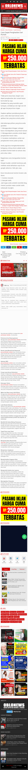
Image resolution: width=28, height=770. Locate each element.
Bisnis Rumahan (14, 244)
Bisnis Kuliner (20, 612)
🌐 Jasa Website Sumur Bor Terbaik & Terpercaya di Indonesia (17, 593)
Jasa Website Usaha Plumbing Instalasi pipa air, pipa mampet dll (17, 719)
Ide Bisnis (3, 616)
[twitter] (10, 1)
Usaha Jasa (12, 619)
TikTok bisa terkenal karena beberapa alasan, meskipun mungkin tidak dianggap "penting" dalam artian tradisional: (14, 85)
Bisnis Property (5, 614)
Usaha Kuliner (20, 619)
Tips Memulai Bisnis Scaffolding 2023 (17, 572)
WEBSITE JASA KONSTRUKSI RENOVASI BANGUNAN (15, 725)
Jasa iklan (3, 442)
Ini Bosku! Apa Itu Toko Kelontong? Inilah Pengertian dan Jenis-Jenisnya (17, 600)
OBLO (5, 285)
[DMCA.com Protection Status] (14, 711)
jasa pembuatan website (14, 339)
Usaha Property (5, 621)
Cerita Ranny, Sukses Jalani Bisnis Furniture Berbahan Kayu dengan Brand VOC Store (17, 743)
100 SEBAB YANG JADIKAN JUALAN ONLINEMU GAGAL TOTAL (16, 759)
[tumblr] (20, 1)
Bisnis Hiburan (4, 612)
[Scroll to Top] (25, 766)
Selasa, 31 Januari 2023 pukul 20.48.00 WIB (18, 285)
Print (16, 40)
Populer (6, 569)
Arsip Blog (14, 569)
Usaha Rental (14, 621)
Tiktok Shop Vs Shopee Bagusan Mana (11, 87)
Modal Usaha (4, 619)
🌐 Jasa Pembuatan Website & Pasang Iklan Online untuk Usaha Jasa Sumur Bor (13, 78)
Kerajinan (16, 616)
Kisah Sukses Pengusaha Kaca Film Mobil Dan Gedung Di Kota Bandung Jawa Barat (16, 737)
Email (21, 40)
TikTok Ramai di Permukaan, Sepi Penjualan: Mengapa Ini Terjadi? (16, 11)
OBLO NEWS (9, 765)
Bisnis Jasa (13, 612)
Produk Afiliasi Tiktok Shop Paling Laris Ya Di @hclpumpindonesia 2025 (13, 81)
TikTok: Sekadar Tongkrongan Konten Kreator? (13, 89)
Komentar (5, 39)
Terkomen (22, 569)
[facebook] (7, 1)
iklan (20, 621)
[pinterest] (14, 1)
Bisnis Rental (13, 614)
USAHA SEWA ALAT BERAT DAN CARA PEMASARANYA (16, 586)
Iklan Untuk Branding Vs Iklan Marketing (17, 753)
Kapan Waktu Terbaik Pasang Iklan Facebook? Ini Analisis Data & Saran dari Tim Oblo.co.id (17, 580)
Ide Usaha (10, 616)
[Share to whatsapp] (14, 247)
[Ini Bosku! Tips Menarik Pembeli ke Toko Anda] (14, 270)
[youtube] (17, 1)
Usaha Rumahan (23, 244)
